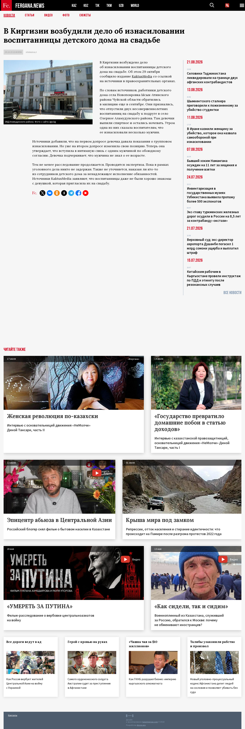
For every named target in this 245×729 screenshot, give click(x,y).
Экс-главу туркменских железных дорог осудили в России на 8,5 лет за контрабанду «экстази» (214, 216)
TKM (109, 5)
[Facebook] (78, 193)
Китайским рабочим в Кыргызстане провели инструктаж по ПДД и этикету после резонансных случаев (214, 278)
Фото (66, 15)
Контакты (12, 715)
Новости (9, 15)
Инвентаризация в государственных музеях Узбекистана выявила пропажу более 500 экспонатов (211, 194)
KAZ (74, 5)
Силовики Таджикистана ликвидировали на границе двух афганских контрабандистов (212, 77)
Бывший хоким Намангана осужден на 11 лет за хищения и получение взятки (212, 165)
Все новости (232, 292)
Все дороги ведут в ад (23, 642)
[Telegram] (71, 193)
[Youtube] (85, 193)
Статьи (29, 15)
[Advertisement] (122, 320)
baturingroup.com (150, 722)
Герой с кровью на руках (87, 642)
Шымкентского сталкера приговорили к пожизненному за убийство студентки (212, 105)
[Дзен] (64, 193)
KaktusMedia (142, 76)
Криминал (31, 52)
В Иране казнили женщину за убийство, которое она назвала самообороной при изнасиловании (211, 135)
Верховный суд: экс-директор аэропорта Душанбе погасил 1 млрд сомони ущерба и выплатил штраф (213, 246)
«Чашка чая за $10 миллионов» (143, 644)
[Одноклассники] (57, 193)
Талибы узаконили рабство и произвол (212, 644)
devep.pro (141, 725)
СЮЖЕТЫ (85, 15)
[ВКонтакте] (50, 193)
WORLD (135, 5)
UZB (121, 5)
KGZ (86, 5)
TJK (97, 5)
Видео (48, 15)
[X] (42, 193)
